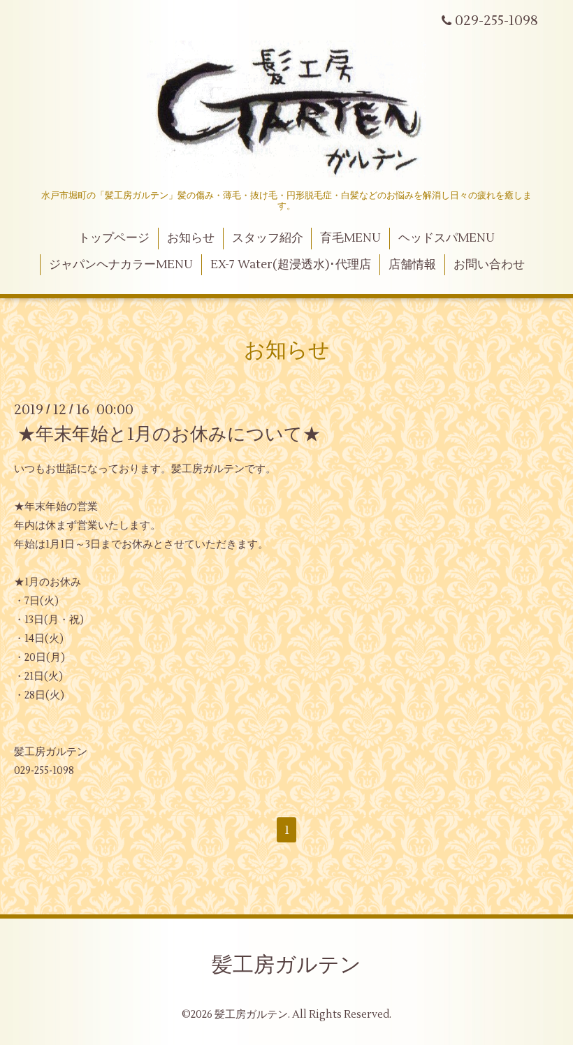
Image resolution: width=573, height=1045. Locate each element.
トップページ (114, 238)
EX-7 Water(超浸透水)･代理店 (290, 264)
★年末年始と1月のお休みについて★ (169, 434)
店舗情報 (412, 264)
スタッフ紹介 (267, 238)
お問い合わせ (489, 264)
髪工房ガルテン (286, 965)
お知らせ (191, 238)
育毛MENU (350, 238)
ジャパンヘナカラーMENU (121, 264)
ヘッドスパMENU (446, 238)
